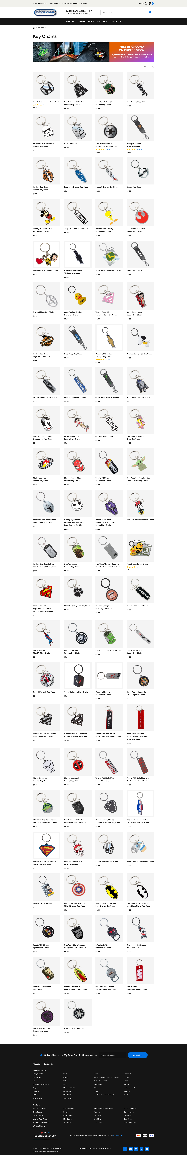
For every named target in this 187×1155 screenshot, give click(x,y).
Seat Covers (128, 1119)
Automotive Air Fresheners (103, 1108)
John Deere (98, 1084)
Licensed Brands (39, 1070)
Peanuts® (36, 1091)
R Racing (127, 1091)
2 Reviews (139, 149)
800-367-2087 (118, 1135)
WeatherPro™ (68, 1098)
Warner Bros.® (38, 1098)
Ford (34, 1081)
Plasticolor (67, 1091)
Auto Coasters (68, 1108)
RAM (34, 1095)
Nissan (96, 1088)
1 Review (45, 105)
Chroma (96, 1074)
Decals (65, 1112)
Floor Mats (97, 1112)
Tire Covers (98, 1122)
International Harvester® (41, 1084)
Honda (126, 1081)
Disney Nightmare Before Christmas (106, 1077)
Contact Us (116, 21)
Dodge (126, 1077)
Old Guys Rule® (129, 1088)
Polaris (96, 1091)
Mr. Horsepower (69, 1088)
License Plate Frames (40, 1119)
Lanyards (127, 1115)
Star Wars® (67, 1095)
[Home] (34, 28)
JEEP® (65, 1084)
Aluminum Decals (39, 1108)
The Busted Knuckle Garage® (104, 1095)
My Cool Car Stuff (44, 1148)
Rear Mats (97, 1119)
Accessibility (83, 1148)
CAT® (65, 1074)
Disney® (66, 1077)
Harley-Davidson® (100, 1081)
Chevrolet (127, 1074)
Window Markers (39, 1126)
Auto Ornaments (130, 1108)
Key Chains (97, 1115)
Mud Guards (67, 1119)
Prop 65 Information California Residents (46, 1152)
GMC (65, 1081)
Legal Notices (93, 1148)
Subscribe (137, 1055)
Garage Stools (38, 1115)
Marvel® (127, 1084)
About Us (70, 21)
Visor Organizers (130, 1122)
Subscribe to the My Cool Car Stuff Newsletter (70, 1055)
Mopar (35, 1088)
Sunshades (67, 1122)
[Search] (150, 12)
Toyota (126, 1095)
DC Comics (37, 1077)
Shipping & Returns (105, 1148)
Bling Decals (37, 1112)
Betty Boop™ (38, 1074)
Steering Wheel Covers (41, 1122)
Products (36, 1105)
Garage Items (129, 1112)
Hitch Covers (68, 1115)
